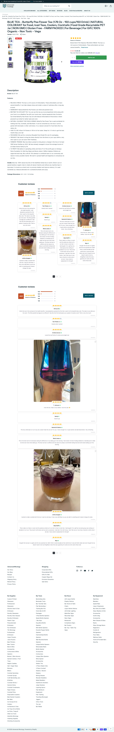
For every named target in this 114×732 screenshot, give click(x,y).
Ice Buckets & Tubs (12, 706)
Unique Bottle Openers (42, 644)
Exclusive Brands (29, 10)
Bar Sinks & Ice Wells (99, 608)
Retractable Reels (41, 647)
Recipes (9, 574)
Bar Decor (68, 596)
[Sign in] (106, 6)
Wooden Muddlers (41, 678)
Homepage (5, 14)
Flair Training (40, 694)
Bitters (9, 670)
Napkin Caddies (12, 663)
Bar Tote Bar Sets (41, 603)
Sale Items (45, 581)
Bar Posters (68, 625)
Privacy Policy (11, 584)
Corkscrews (39, 654)
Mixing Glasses (40, 675)
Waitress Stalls (97, 637)
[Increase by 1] (74, 56)
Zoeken (69, 6)
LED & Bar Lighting (70, 611)
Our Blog (9, 572)
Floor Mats (96, 635)
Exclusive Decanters (48, 579)
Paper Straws (11, 690)
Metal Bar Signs (69, 613)
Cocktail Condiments (13, 687)
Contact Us (10, 577)
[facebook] (88, 570)
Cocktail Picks (11, 692)
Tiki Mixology (11, 630)
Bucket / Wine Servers (13, 656)
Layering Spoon (40, 687)
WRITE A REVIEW (89, 192)
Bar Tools (39, 596)
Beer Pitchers (11, 642)
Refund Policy (11, 581)
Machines (96, 599)
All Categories (42, 10)
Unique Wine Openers (42, 656)
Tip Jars (38, 704)
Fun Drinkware (11, 627)
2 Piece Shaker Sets (42, 666)
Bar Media (39, 706)
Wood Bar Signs (69, 615)
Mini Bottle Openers (42, 627)
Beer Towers (11, 644)
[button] (1, 1)
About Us (87, 10)
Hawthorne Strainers (42, 682)
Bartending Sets (40, 599)
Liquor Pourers (11, 637)
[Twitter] (92, 570)
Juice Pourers (11, 639)
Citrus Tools (39, 702)
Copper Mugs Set (47, 577)
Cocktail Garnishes (12, 673)
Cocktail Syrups (12, 675)
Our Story (10, 570)
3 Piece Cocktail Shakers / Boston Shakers (41, 671)
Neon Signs (68, 618)
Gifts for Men (46, 574)
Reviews (59, 10)
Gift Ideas (52, 10)
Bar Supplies (11, 596)
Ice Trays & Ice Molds (13, 709)
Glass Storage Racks (99, 625)
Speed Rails (96, 603)
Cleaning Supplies (12, 718)
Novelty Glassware (12, 613)
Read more (84, 47)
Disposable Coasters (13, 694)
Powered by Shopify (31, 729)
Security (95, 642)
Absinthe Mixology (12, 716)
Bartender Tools (40, 601)
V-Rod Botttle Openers (42, 615)
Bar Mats (10, 699)
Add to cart (91, 57)
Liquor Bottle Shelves (71, 608)
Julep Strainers (40, 685)
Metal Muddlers (40, 680)
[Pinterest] (81, 570)
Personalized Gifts (47, 572)
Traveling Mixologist (42, 697)
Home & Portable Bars (99, 639)
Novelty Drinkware (12, 618)
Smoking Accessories (13, 721)
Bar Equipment (98, 596)
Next (32, 1)
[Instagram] (77, 570)
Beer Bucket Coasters (13, 697)
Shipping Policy (11, 579)
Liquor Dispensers (98, 606)
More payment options (77, 66)
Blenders (95, 601)
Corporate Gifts (46, 570)
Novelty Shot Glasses (13, 615)
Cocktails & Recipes (75, 10)
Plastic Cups (11, 620)
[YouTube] (85, 570)
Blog (65, 10)
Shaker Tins (39, 663)
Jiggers (38, 699)
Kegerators (96, 627)
